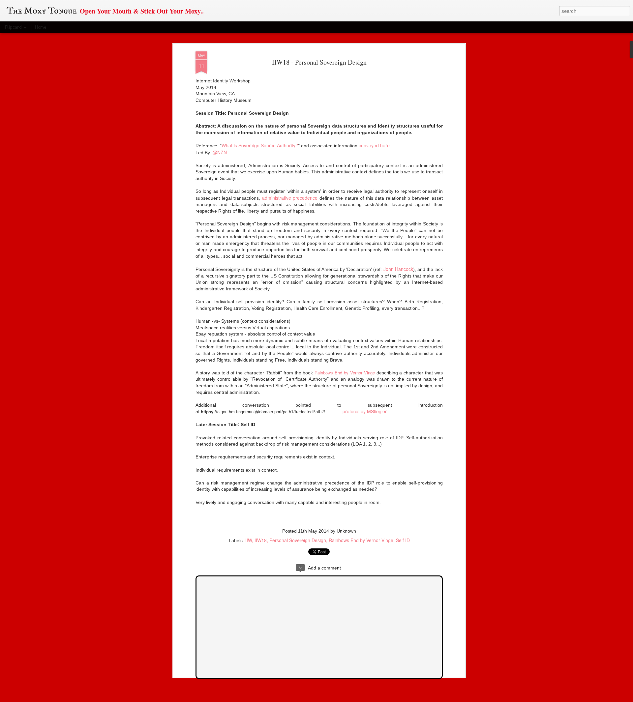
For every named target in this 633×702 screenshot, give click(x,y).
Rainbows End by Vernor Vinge (345, 372)
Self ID (403, 540)
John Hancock (398, 269)
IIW (248, 540)
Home (40, 27)
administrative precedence (290, 197)
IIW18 (261, 540)
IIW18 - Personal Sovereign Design (319, 62)
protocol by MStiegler (365, 411)
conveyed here (374, 145)
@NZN (220, 152)
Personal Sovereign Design (297, 540)
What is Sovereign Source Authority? (260, 145)
